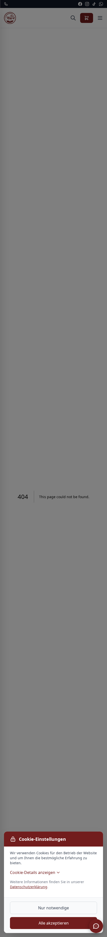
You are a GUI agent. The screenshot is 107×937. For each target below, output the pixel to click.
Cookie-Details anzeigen (32, 872)
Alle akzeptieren (54, 923)
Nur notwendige (53, 908)
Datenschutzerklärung (28, 886)
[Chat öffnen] (96, 926)
